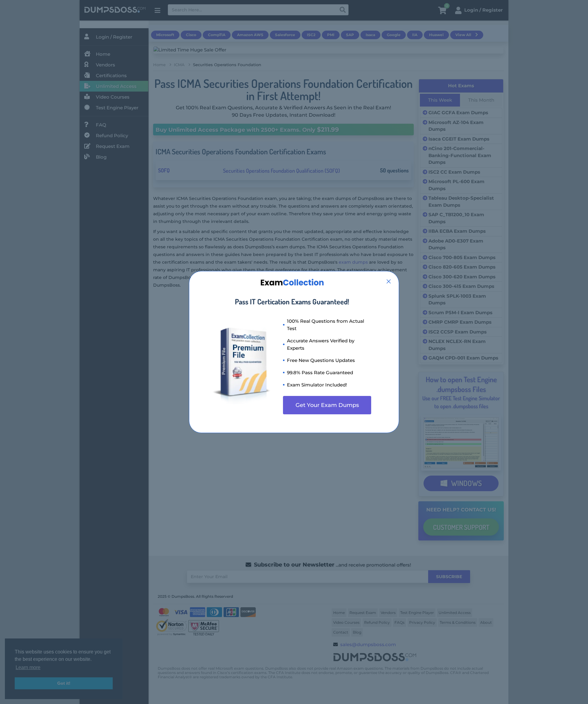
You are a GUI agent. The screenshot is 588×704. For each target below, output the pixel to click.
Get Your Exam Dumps (327, 405)
